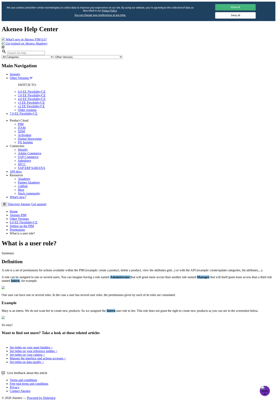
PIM (21, 124)
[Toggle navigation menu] (4, 204)
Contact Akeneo (20, 391)
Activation (24, 135)
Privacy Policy (109, 10)
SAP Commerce (28, 157)
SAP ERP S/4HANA (31, 168)
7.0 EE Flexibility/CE (24, 113)
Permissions (17, 229)
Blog (21, 189)
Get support (38, 204)
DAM (22, 127)
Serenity (15, 74)
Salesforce (24, 160)
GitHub (23, 186)
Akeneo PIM (18, 215)
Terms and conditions (23, 380)
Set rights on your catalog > (27, 354)
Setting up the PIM (22, 226)
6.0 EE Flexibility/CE (32, 91)
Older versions (27, 110)
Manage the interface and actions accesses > (38, 358)
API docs (16, 171)
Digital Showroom (30, 138)
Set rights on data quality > (27, 362)
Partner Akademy (29, 182)
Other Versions (20, 78)
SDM (21, 131)
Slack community (29, 193)
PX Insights (25, 142)
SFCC (22, 164)
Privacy (14, 387)
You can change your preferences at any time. (100, 15)
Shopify (23, 149)
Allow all (235, 7)
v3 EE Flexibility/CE (31, 102)
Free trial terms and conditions (29, 383)
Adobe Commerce (29, 153)
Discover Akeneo (19, 204)
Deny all (235, 15)
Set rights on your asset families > (31, 347)
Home (14, 211)
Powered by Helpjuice (41, 398)
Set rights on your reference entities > (33, 351)
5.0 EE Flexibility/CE (32, 95)
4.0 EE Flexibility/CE (32, 99)
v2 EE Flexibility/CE (31, 106)
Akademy (24, 179)
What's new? (18, 197)
